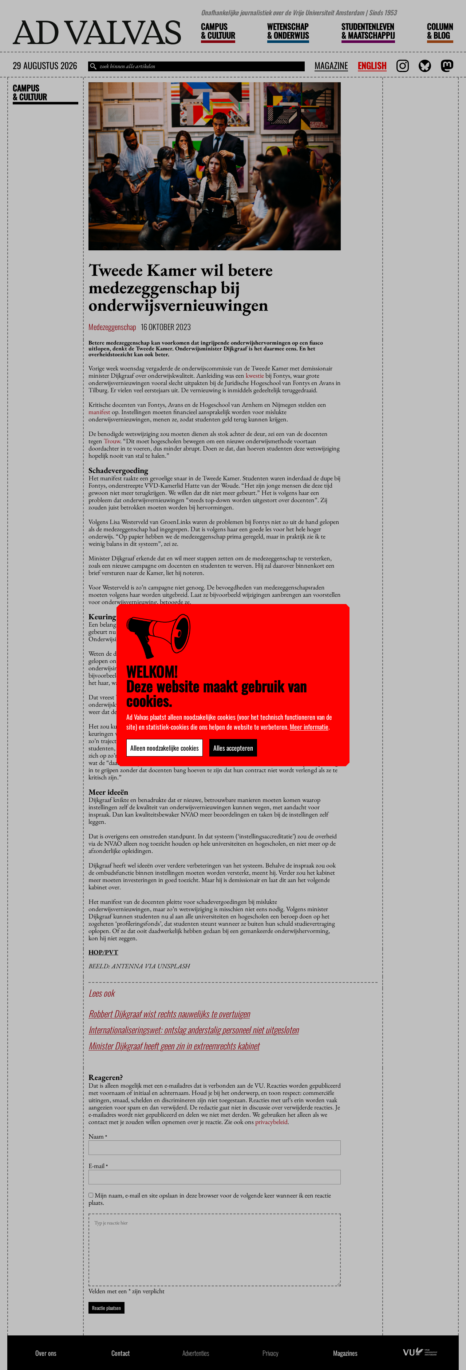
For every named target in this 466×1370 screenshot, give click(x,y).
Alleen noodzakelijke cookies (164, 747)
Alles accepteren (233, 747)
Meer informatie (309, 726)
